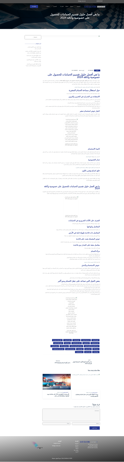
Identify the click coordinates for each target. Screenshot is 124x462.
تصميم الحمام (67, 343)
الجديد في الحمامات (95, 343)
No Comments (75, 70)
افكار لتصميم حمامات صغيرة (90, 262)
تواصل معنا (34, 6)
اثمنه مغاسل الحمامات (86, 340)
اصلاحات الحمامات (67, 340)
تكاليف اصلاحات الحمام (58, 343)
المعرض (55, 6)
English (48, 6)
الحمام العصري (86, 343)
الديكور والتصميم (65, 392)
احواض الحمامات (76, 340)
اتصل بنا (62, 6)
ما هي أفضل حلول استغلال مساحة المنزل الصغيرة (86, 167)
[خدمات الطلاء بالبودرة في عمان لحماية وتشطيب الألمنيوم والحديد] (86, 382)
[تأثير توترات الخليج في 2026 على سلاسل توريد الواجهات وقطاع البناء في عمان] (57, 382)
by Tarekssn (90, 70)
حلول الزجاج (88, 156)
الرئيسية (78, 6)
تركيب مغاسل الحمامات (76, 343)
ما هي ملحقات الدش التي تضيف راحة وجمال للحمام (85, 87)
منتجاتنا (71, 6)
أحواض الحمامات (95, 340)
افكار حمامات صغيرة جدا (57, 340)
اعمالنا (66, 6)
